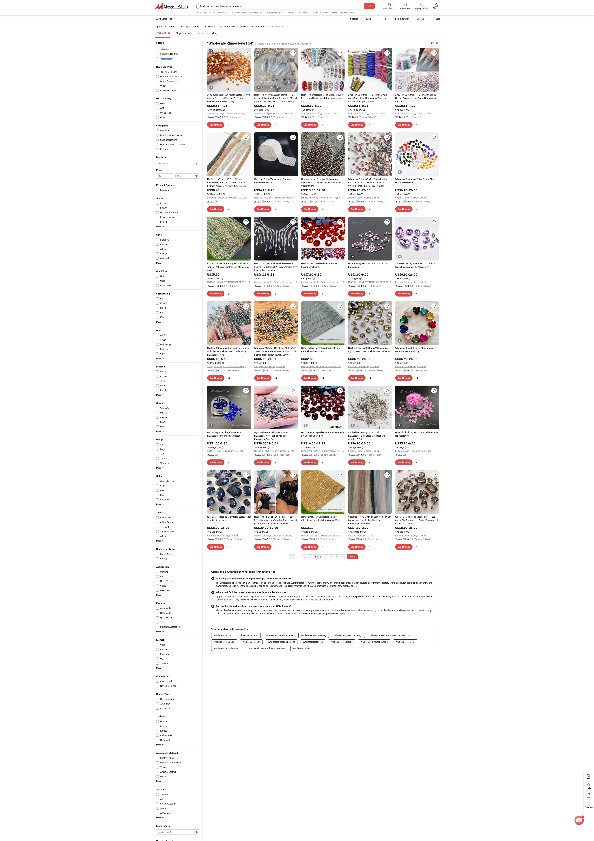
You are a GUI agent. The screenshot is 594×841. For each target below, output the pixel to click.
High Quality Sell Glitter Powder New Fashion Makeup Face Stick (271, 436)
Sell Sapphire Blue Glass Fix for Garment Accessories (225, 434)
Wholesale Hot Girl (251, 641)
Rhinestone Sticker (256, 12)
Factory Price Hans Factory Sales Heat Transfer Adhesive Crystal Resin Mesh (228, 267)
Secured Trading (207, 33)
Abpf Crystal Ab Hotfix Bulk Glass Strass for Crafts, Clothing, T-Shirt (368, 436)
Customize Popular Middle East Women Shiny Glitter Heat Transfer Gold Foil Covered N (370, 520)
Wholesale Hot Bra (222, 635)
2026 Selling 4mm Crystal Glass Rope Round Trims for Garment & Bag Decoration (367, 98)
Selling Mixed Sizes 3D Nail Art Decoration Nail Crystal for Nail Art (322, 98)
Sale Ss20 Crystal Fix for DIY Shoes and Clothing (322, 434)
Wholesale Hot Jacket (224, 641)
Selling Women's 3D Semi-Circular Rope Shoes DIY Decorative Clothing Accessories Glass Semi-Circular (226, 183)
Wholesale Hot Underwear (226, 648)
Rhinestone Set (304, 12)
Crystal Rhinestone (320, 12)
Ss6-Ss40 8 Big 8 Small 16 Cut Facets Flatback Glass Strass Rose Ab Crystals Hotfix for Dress (367, 182)
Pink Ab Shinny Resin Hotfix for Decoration (416, 434)
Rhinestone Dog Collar (276, 12)
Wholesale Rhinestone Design (348, 635)
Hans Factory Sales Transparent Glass (368, 265)
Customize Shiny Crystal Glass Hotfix (415, 181)
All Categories (165, 18)
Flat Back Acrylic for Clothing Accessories (229, 518)
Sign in (436, 8)
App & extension (401, 18)
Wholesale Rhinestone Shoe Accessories (266, 648)
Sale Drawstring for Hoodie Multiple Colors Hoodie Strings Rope (228, 351)
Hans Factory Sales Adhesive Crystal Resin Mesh (320, 349)
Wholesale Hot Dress (313, 641)
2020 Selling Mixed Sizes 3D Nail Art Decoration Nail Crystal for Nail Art (416, 98)
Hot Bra (334, 12)
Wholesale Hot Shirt (248, 635)
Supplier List (183, 33)
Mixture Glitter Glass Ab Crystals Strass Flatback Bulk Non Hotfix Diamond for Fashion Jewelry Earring (275, 351)
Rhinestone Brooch (220, 12)
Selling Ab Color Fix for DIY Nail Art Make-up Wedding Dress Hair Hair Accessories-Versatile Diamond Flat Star (275, 520)
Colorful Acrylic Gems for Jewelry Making (414, 349)
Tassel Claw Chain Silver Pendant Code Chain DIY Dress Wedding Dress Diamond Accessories (276, 267)
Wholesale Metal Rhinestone (281, 641)
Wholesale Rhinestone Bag (313, 635)
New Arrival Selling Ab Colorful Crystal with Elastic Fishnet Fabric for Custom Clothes (323, 182)
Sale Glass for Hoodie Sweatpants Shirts (319, 265)
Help (384, 18)
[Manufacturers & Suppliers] (171, 6)
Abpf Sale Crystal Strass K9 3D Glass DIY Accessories (415, 265)
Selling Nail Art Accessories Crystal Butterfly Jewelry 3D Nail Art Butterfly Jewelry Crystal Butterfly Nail (275, 98)
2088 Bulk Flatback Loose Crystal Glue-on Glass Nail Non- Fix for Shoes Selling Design (229, 98)
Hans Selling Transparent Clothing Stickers (272, 181)
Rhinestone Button (238, 12)
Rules (437, 18)
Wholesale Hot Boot (405, 641)
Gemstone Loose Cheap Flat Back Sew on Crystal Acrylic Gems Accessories (417, 520)
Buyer (368, 18)
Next (351, 556)
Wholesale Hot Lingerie (342, 641)
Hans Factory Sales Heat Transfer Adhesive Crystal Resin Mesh (320, 518)
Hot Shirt (343, 12)
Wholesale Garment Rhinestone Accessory (390, 635)
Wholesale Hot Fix (301, 648)
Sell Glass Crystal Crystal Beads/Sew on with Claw (369, 349)
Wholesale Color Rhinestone (279, 635)
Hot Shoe (291, 12)
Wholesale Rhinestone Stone (374, 641)
